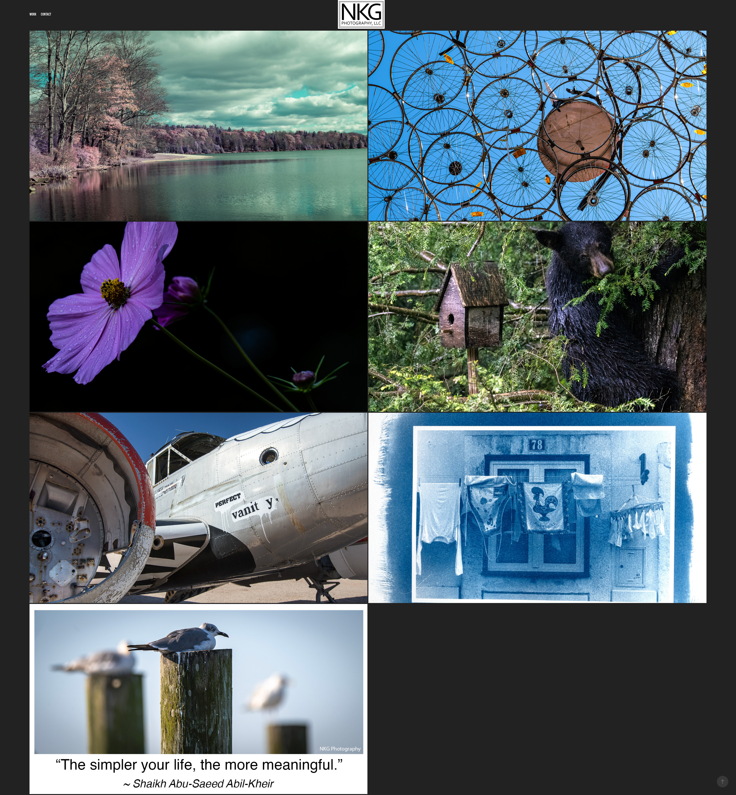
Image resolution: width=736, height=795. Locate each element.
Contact (46, 14)
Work (33, 14)
